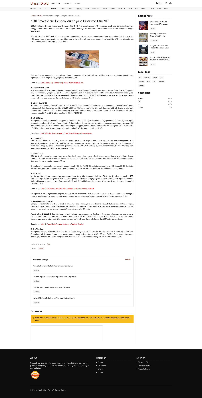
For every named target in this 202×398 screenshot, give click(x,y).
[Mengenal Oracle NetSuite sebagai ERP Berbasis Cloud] (143, 53)
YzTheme (77, 3)
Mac (136, 9)
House (166, 9)
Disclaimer (102, 365)
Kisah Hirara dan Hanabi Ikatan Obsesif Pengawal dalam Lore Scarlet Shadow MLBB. (159, 25)
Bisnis (152, 52)
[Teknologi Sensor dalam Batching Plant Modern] (143, 41)
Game (105, 9)
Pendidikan (121, 9)
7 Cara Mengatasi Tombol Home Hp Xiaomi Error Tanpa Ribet (54, 276)
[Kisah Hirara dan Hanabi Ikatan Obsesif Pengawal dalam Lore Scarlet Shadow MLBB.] (143, 29)
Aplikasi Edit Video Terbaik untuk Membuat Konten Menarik (54, 298)
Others (62, 9)
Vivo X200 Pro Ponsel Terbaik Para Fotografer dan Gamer (53, 266)
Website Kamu (144, 369)
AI (140, 78)
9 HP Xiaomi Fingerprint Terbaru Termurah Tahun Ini (51, 287)
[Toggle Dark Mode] (170, 3)
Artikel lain (128, 259)
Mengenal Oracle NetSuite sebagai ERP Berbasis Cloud (159, 46)
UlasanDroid (39, 3)
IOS (40, 9)
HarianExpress (144, 365)
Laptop (112, 9)
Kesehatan (53, 9)
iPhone (70, 9)
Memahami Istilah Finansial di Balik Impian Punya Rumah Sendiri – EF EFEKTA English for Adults (160, 60)
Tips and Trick (143, 362)
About (100, 362)
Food (130, 9)
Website (143, 9)
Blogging (78, 9)
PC (45, 9)
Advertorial (95, 9)
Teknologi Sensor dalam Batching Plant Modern (158, 34)
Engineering (154, 40)
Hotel (159, 9)
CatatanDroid (55, 3)
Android (33, 9)
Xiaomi (152, 9)
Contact (101, 372)
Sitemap (101, 369)
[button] (166, 3)
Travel (87, 9)
